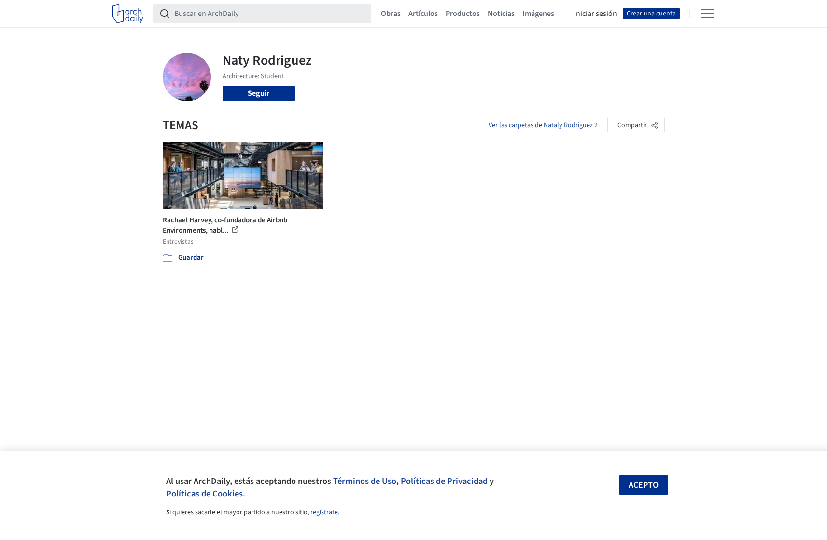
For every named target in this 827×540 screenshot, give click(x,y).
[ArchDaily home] (127, 13)
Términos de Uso (364, 481)
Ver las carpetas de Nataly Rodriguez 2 (543, 125)
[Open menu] (707, 13)
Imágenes (538, 13)
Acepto (644, 485)
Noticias (501, 13)
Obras (391, 13)
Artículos (423, 13)
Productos (463, 13)
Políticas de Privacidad (444, 481)
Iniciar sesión (595, 13)
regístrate (324, 512)
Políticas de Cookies (204, 493)
